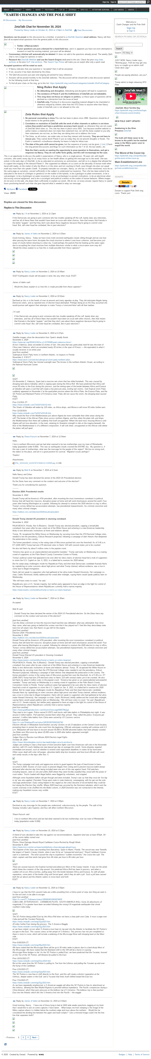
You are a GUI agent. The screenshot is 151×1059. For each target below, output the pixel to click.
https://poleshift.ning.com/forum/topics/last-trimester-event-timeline (131, 111)
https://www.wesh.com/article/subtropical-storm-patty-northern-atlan (41, 360)
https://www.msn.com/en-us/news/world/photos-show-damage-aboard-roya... (45, 847)
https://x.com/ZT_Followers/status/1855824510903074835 (37, 899)
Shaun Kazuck (30, 436)
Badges (122, 1054)
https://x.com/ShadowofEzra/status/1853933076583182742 (38, 722)
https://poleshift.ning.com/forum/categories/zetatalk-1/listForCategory (79, 83)
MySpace (11, 189)
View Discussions (84, 30)
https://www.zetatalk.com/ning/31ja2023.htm (31, 922)
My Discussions (25, 20)
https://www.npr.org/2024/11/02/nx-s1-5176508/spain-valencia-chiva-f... (43, 342)
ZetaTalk (68, 30)
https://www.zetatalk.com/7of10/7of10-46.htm (32, 413)
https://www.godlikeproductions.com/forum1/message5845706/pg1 (41, 710)
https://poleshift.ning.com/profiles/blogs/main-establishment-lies (130, 167)
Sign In (113, 2)
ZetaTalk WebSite (28, 60)
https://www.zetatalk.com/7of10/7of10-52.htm (32, 405)
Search (148, 2)
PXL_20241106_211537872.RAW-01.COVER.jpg (35, 463)
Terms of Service (142, 1054)
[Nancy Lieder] (8, 33)
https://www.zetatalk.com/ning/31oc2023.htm (32, 961)
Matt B (27, 470)
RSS (5, 1044)
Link (103, 144)
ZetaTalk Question (75, 37)
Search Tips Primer (56, 62)
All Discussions (9, 20)
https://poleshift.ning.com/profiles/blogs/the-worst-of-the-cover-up (130, 157)
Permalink (14, 213)
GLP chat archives (34, 62)
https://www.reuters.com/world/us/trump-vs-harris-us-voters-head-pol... (42, 590)
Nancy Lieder (29, 30)
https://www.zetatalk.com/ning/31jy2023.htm (31, 927)
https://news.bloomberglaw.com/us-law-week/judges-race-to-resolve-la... (43, 742)
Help (130, 1054)
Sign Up (105, 2)
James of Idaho (31, 234)
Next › (34, 1037)
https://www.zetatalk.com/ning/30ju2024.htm (31, 945)
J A (25, 214)
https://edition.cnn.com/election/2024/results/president (36, 512)
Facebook (23, 189)
